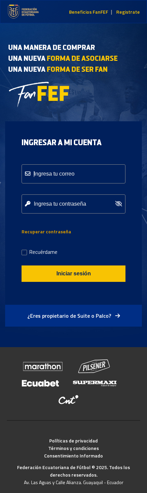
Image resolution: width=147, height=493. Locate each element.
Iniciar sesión (73, 273)
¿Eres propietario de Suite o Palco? (69, 316)
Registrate (128, 11)
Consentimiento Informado (73, 455)
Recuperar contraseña (46, 231)
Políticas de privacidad (73, 440)
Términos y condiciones (73, 448)
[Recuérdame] (24, 253)
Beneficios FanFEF (88, 11)
